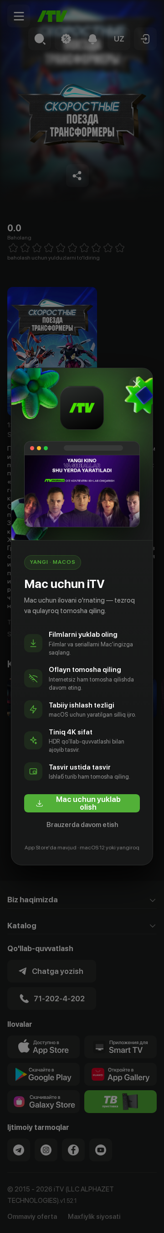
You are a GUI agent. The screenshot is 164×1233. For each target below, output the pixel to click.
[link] (82, 803)
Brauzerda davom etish (82, 825)
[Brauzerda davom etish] (136, 384)
